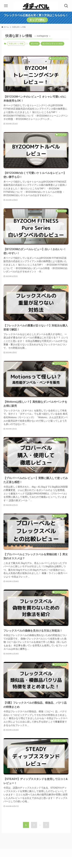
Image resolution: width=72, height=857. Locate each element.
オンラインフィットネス (52, 44)
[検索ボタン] (66, 6)
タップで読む (37, 19)
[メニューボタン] (6, 6)
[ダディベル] (36, 6)
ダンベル (34, 44)
